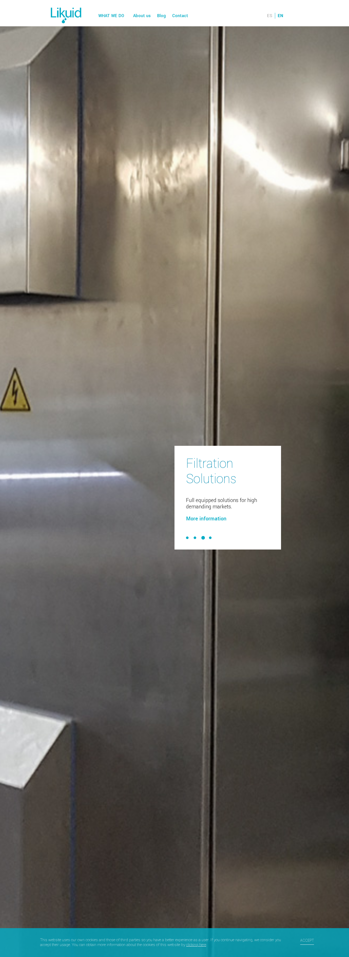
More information (206, 511)
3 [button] (202, 530)
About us (142, 16)
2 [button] (195, 530)
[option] (174, 478)
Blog (161, 16)
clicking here (196, 945)
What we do (111, 16)
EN (280, 16)
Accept (307, 940)
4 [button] (211, 530)
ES (269, 16)
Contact (180, 16)
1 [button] (187, 530)
